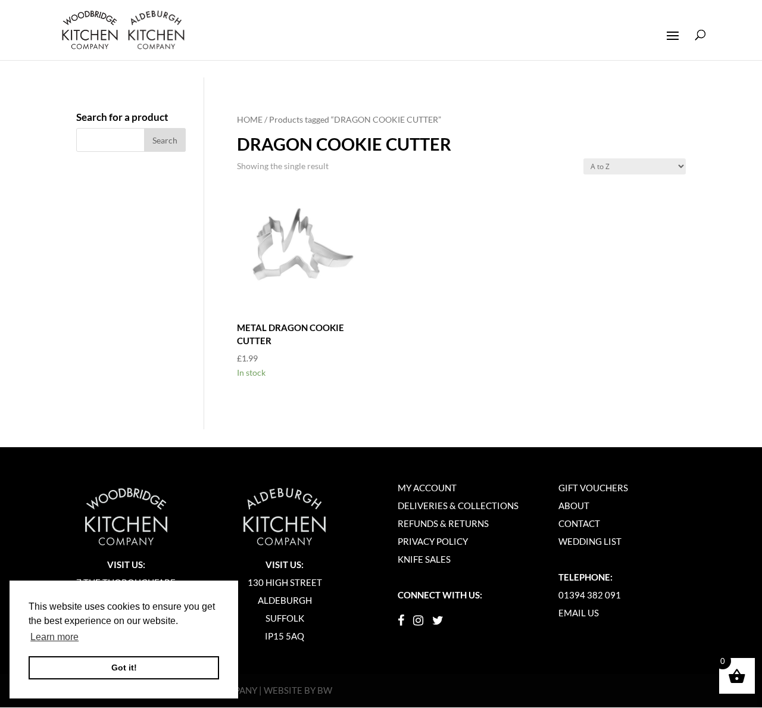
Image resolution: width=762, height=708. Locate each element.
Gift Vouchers (593, 487)
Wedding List (590, 541)
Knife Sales (424, 559)
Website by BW (298, 690)
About (573, 505)
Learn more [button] (54, 637)
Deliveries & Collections (458, 505)
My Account (427, 487)
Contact (579, 523)
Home (250, 119)
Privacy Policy (433, 541)
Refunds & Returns (443, 523)
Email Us (578, 612)
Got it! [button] (124, 667)
